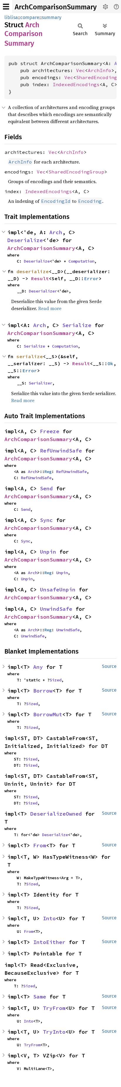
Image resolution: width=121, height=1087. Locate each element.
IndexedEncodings (76, 84)
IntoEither (49, 942)
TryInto (54, 1031)
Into (49, 918)
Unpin (48, 551)
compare (29, 17)
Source (109, 666)
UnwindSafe (56, 608)
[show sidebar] (6, 6)
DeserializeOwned (56, 813)
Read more (49, 308)
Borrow (43, 690)
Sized (55, 680)
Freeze (49, 431)
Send (46, 488)
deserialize (32, 271)
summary (51, 17)
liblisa (11, 17)
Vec (80, 70)
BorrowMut (47, 714)
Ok (110, 363)
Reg (47, 471)
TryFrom (54, 1008)
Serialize (76, 325)
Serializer (40, 383)
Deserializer (43, 291)
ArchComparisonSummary (56, 7)
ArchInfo (99, 70)
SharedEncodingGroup (76, 172)
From (39, 845)
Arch (55, 232)
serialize (29, 356)
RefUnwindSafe (61, 450)
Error (91, 278)
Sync (46, 520)
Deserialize (25, 240)
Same (39, 996)
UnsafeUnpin (57, 589)
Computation (81, 261)
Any (38, 667)
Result (40, 278)
